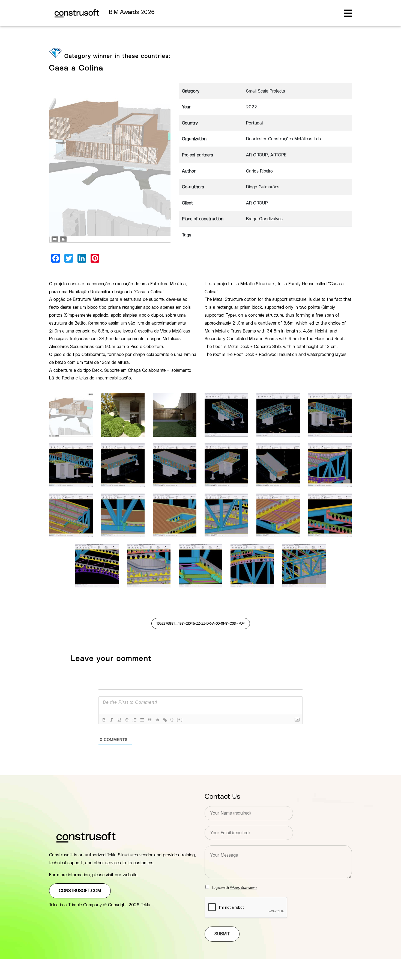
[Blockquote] (150, 720)
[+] (180, 719)
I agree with (234, 887)
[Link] (165, 720)
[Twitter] (68, 258)
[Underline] (119, 720)
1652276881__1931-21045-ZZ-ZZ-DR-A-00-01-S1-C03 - (201, 623)
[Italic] (111, 720)
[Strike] (127, 720)
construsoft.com (80, 891)
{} (172, 719)
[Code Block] (157, 720)
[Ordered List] (134, 720)
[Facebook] (55, 258)
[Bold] (104, 720)
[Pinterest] (94, 258)
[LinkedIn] (81, 258)
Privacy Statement (243, 887)
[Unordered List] (142, 720)
